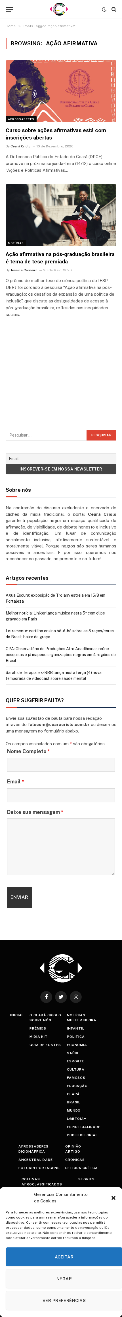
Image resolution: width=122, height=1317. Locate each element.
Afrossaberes (21, 119)
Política (76, 1037)
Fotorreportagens (39, 1168)
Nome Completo (28, 751)
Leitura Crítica (81, 1168)
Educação (77, 1086)
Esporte (76, 1061)
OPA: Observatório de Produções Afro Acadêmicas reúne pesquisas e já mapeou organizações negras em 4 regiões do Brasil (61, 654)
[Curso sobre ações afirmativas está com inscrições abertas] (61, 91)
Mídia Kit (39, 1037)
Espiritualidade (83, 1127)
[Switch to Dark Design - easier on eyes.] (104, 9)
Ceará (73, 1094)
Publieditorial (82, 1135)
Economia (77, 1045)
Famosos (76, 1078)
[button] (113, 1198)
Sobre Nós (40, 1020)
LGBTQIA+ (76, 1119)
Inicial (17, 1015)
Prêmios (38, 1028)
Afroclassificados (42, 1184)
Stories (86, 1179)
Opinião (73, 1146)
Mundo (74, 1110)
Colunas (31, 1179)
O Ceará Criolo (45, 1015)
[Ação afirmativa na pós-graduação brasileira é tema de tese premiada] (61, 215)
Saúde (73, 1053)
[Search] (113, 9)
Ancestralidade (35, 1160)
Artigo (72, 1151)
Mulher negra (81, 1020)
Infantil (76, 1028)
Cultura (76, 1069)
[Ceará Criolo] (59, 9)
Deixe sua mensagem (35, 812)
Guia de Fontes (45, 1045)
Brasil (74, 1102)
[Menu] (9, 9)
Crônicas (75, 1160)
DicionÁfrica (31, 1151)
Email (15, 782)
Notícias (16, 243)
